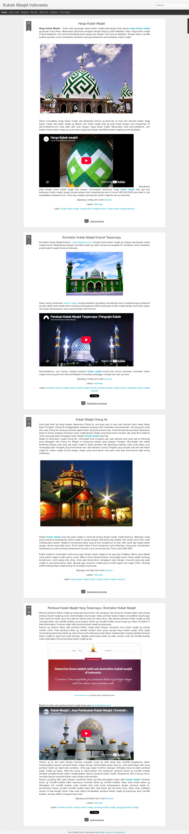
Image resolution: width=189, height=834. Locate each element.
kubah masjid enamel (87, 387)
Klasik (4, 12)
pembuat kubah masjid (104, 807)
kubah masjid (127, 189)
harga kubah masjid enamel (93, 208)
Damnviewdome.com (82, 242)
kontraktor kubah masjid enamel (61, 387)
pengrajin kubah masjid (127, 807)
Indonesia (98, 204)
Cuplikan (54, 12)
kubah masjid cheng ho (114, 579)
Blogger (102, 832)
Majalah (25, 12)
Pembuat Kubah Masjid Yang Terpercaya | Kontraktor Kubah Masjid (92, 608)
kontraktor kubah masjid (68, 807)
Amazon (108, 199)
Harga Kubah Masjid (91, 23)
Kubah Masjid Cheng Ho (91, 419)
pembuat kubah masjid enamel (112, 387)
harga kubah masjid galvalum (121, 208)
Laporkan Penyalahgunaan (115, 832)
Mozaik (34, 12)
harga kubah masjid (140, 28)
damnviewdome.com (81, 695)
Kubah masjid (92, 435)
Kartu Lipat (14, 12)
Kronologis (65, 12)
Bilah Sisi (43, 12)
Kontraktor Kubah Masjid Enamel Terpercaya (91, 237)
